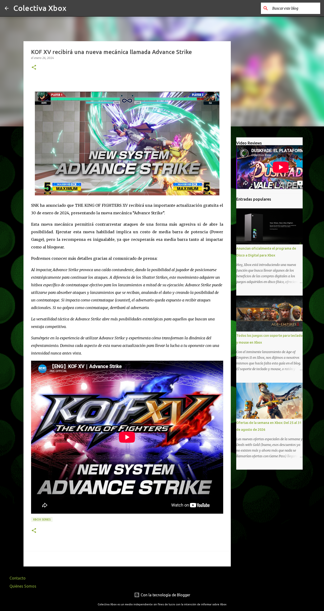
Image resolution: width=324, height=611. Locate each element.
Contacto (17, 578)
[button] (34, 67)
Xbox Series (42, 519)
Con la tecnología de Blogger (165, 595)
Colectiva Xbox (39, 8)
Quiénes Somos (22, 586)
